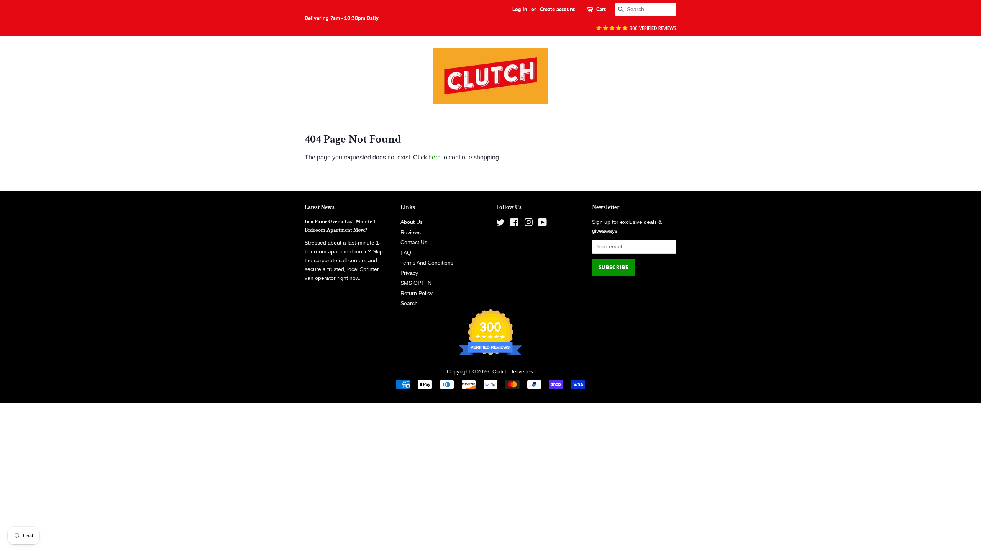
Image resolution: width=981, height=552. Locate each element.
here (434, 157)
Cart (601, 9)
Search (409, 303)
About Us (411, 222)
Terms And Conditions (426, 263)
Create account (557, 9)
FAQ (405, 253)
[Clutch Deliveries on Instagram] (528, 224)
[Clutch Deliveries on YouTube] (542, 224)
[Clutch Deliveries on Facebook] (514, 224)
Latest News (320, 207)
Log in (519, 9)
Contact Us (413, 242)
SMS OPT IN (415, 283)
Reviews (410, 232)
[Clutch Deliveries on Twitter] (500, 224)
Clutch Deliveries (512, 372)
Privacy (409, 273)
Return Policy (416, 293)
